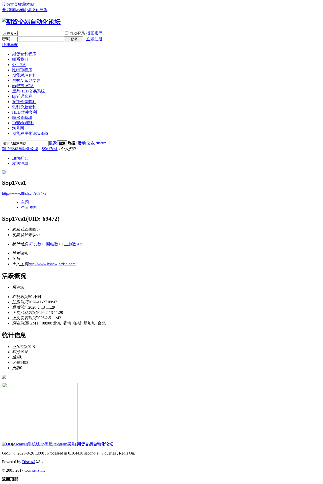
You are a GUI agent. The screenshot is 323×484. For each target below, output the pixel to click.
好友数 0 (36, 244)
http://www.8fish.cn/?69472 (24, 193)
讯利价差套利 (24, 107)
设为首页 (10, 4)
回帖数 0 (53, 244)
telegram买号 (64, 444)
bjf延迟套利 (22, 96)
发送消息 (20, 163)
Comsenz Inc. (35, 470)
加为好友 (20, 158)
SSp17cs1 (50, 149)
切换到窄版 (37, 10)
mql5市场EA (23, 86)
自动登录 (77, 33)
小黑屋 (47, 444)
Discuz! (28, 462)
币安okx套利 (23, 123)
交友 (91, 143)
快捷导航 (10, 45)
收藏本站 (26, 4)
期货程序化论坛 (30, 133)
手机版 (34, 444)
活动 (82, 143)
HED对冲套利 (24, 112)
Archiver (20, 444)
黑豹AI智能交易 (26, 80)
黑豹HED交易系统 (28, 91)
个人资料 (29, 207)
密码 (6, 39)
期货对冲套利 (24, 75)
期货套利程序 (24, 54)
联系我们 (20, 59)
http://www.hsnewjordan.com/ (52, 264)
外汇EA (19, 64)
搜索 (53, 143)
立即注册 (94, 39)
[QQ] (7, 444)
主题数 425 (73, 244)
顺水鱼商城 (22, 117)
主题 (25, 202)
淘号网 (18, 128)
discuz (101, 143)
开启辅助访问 (14, 10)
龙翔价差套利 (24, 102)
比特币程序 (22, 70)
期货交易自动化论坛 (20, 149)
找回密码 (94, 33)
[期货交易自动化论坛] (31, 21)
